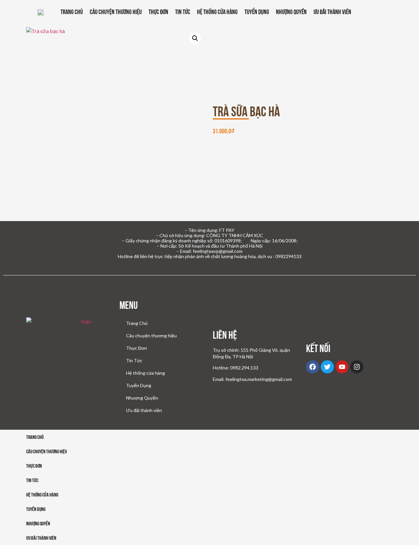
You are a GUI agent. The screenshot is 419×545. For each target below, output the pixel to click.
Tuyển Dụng (257, 11)
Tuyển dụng (36, 509)
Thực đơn (34, 466)
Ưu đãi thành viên (332, 11)
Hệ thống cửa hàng (217, 11)
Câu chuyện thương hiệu (116, 11)
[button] (195, 38)
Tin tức (32, 480)
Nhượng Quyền (291, 11)
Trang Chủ (72, 11)
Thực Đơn (158, 11)
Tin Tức (182, 11)
